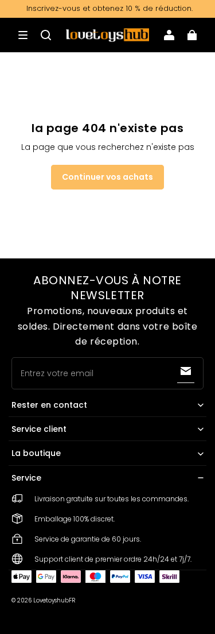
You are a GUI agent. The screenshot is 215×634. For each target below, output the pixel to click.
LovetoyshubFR (54, 600)
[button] (22, 35)
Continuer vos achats (107, 177)
